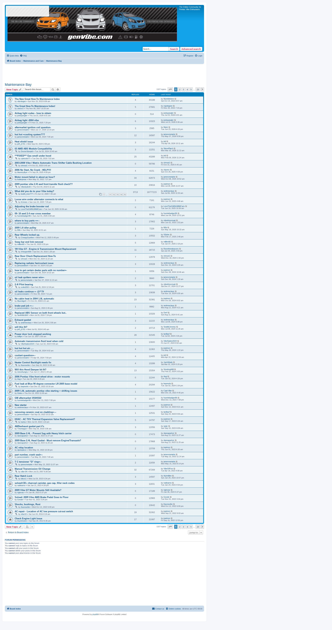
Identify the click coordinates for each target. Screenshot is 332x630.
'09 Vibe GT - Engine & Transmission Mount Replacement (45, 249)
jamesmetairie (23, 130)
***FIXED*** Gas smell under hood (33, 155)
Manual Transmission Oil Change (32, 469)
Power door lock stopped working (33, 334)
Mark (166, 127)
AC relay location (24, 447)
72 (114, 194)
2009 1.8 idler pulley (25, 227)
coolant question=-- (25, 355)
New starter (21, 405)
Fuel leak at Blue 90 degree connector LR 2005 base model (46, 383)
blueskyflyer (22, 172)
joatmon (167, 184)
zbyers (166, 170)
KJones (24, 202)
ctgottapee (168, 106)
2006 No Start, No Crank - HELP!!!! (33, 170)
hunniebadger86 (24, 216)
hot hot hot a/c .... (24, 348)
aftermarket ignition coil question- (33, 127)
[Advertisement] (104, 72)
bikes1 (23, 479)
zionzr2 (20, 108)
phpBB (95, 614)
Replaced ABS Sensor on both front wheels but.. (41, 313)
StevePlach (168, 148)
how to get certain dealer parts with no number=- (41, 270)
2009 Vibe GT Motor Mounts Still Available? (38, 490)
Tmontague (22, 429)
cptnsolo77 (25, 158)
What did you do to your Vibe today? (34, 191)
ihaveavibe (25, 365)
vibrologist (21, 101)
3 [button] (183, 89)
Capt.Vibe (168, 391)
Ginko (19, 393)
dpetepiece (21, 450)
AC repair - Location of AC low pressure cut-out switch (44, 511)
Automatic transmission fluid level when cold (39, 341)
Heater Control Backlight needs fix (33, 362)
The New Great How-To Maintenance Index (37, 99)
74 (121, 194)
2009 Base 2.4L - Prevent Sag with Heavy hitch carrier (43, 433)
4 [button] (187, 89)
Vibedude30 (26, 187)
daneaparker (22, 436)
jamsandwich (22, 265)
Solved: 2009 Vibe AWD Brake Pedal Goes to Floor (41, 497)
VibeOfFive (168, 469)
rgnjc (166, 426)
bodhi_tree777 (27, 194)
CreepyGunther (27, 237)
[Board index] (92, 24)
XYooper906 (26, 252)
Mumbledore (169, 99)
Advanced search (191, 49)
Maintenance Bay (18, 84)
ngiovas (20, 492)
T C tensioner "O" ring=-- (28, 461)
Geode (20, 500)
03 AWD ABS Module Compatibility (33, 148)
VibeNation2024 (27, 344)
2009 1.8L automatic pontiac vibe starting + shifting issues (46, 391)
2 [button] (179, 89)
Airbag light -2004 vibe (27, 120)
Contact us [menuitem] (159, 609)
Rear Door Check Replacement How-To (35, 256)
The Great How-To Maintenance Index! (35, 106)
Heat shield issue (24, 141)
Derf (165, 313)
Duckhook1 (22, 521)
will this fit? (21, 327)
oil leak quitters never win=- (29, 277)
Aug (19, 379)
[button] (170, 89)
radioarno (21, 485)
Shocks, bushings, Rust (27, 504)
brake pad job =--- (24, 305)
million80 (20, 244)
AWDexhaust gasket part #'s (29, 426)
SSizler (166, 235)
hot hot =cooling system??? (30, 134)
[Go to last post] (175, 99)
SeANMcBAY (22, 315)
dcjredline (168, 476)
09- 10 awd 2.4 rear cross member (33, 213)
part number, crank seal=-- (29, 454)
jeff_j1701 (21, 144)
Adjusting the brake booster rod (32, 206)
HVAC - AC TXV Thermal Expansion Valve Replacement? (45, 419)
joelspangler (22, 116)
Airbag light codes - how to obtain (33, 113)
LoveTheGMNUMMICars (31, 209)
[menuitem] (23, 56)
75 (125, 194)
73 (117, 194)
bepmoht (24, 386)
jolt (165, 141)
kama (23, 422)
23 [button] (198, 89)
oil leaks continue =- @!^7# (29, 291)
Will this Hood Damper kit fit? (30, 369)
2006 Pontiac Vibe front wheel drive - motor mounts (42, 376)
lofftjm (19, 336)
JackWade (168, 362)
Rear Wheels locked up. (27, 235)
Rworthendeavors (171, 249)
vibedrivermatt (170, 220)
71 (110, 194)
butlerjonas (21, 179)
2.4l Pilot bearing (24, 284)
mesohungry (22, 372)
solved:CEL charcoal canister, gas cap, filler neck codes (45, 483)
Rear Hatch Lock (23, 476)
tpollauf (166, 334)
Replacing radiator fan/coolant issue (34, 263)
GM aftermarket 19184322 (28, 398)
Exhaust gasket (23, 320)
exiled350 (25, 287)
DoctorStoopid (27, 151)
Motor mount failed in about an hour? (35, 177)
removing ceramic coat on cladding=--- (35, 412)
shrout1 (24, 166)
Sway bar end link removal (29, 242)
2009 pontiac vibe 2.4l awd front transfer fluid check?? (44, 184)
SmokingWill (169, 369)
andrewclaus (169, 191)
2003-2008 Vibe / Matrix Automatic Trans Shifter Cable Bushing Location (53, 163)
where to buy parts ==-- (27, 220)
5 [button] (191, 89)
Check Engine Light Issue (28, 518)
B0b (19, 230)
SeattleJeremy (170, 327)
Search (174, 49)
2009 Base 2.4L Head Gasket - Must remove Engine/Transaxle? (48, 440)
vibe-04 (24, 472)
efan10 (24, 514)
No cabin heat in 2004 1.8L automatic (34, 298)
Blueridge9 (21, 301)
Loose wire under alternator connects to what (39, 199)
